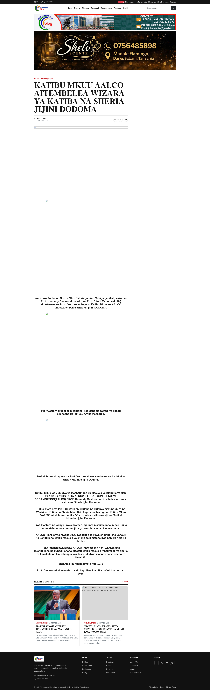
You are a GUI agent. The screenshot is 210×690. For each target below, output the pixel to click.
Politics (85, 662)
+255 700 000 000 (44, 679)
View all (125, 582)
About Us (134, 662)
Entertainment (106, 8)
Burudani (95, 8)
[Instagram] (172, 663)
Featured (117, 8)
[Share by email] (126, 120)
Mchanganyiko (47, 78)
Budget (109, 666)
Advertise (134, 666)
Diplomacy (110, 673)
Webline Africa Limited (81, 687)
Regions (109, 669)
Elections (110, 662)
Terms (162, 687)
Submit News (135, 673)
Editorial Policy (171, 687)
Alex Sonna (41, 118)
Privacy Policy (153, 687)
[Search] (173, 8)
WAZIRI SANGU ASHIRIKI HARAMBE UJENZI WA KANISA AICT (54, 629)
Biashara (85, 8)
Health (126, 8)
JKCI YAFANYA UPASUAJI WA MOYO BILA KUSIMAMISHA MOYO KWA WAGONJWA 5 (104, 629)
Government (87, 666)
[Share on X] (120, 120)
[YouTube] (167, 663)
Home (69, 8)
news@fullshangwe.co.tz (46, 675)
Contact (133, 669)
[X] (162, 663)
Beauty (77, 8)
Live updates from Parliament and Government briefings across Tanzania (150, 2)
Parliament (86, 669)
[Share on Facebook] (115, 120)
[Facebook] (156, 663)
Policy (84, 673)
